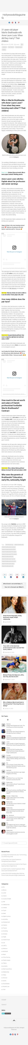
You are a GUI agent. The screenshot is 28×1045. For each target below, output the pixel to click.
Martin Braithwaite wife (7, 566)
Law (4, 942)
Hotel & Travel (6, 939)
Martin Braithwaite (19, 544)
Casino (8, 748)
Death (4, 913)
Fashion (5, 925)
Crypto (4, 910)
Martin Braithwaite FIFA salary (9, 554)
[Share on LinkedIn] (23, 575)
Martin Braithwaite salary (8, 563)
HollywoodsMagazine (14, 14)
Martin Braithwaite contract (8, 547)
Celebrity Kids (6, 904)
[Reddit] (12, 22)
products (5, 966)
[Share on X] (5, 575)
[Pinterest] (18, 22)
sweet (17, 44)
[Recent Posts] (8, 720)
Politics (5, 963)
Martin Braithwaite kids (7, 556)
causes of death (7, 898)
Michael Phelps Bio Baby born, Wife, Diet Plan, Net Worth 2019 (13, 676)
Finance (5, 928)
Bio (22, 44)
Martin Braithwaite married (8, 559)
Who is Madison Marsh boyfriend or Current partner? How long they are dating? (13, 703)
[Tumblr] (15, 22)
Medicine (5, 948)
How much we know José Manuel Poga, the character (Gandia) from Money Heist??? (16, 792)
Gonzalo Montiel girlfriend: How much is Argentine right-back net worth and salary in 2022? (13, 337)
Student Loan (6, 986)
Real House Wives (7, 969)
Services (8, 724)
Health (4, 936)
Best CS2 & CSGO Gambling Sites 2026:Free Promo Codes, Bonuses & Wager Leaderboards (15, 751)
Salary (4, 49)
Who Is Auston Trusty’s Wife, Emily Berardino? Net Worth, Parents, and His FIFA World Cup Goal (15, 766)
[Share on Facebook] (11, 575)
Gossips (8, 755)
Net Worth (11, 47)
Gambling (8, 730)
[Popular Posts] (20, 720)
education (5, 919)
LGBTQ (4, 945)
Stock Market (6, 983)
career (7, 742)
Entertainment (6, 922)
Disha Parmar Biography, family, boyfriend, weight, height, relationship (12, 617)
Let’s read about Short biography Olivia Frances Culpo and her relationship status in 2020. (15, 819)
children (4, 47)
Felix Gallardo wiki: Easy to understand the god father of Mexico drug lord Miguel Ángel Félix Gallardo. (16, 826)
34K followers (12, 288)
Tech (4, 989)
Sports (4, 980)
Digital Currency (7, 916)
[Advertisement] (14, 6)
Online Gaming (6, 957)
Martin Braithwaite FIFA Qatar (9, 551)
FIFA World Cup (9, 544)
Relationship (19, 47)
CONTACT (4, 1004)
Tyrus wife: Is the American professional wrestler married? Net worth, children (13, 647)
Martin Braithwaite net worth (9, 561)
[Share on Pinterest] (17, 575)
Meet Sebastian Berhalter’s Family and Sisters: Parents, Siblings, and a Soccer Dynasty (15, 758)
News (4, 954)
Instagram (16, 157)
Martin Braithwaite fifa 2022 (8, 549)
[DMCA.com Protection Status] (6, 1014)
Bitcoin (4, 890)
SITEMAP (4, 999)
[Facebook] (9, 22)
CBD (4, 901)
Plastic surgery (6, 960)
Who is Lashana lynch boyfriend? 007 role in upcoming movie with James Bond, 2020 (15, 811)
